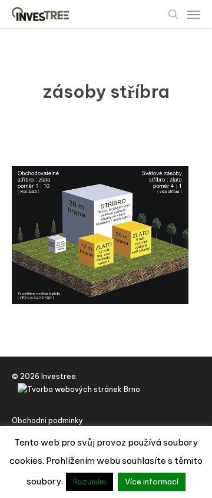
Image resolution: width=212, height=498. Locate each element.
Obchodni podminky (47, 420)
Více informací (151, 481)
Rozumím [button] (89, 481)
